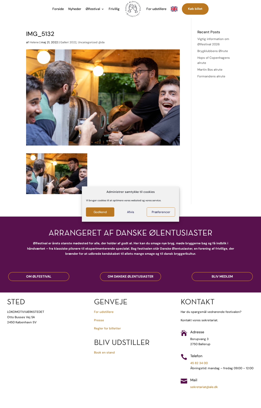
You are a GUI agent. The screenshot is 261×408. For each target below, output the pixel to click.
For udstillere (156, 9)
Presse (99, 320)
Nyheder (74, 9)
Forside (58, 9)
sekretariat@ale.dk (204, 387)
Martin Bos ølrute (209, 70)
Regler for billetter (107, 328)
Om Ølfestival (38, 276)
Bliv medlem (222, 276)
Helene (34, 42)
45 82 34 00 (199, 363)
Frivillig (114, 9)
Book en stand (104, 352)
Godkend (100, 212)
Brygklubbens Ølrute (212, 51)
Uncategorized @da (91, 42)
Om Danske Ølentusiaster (130, 276)
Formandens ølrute (211, 76)
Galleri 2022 (68, 42)
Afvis (130, 212)
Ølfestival (93, 9)
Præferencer (161, 212)
